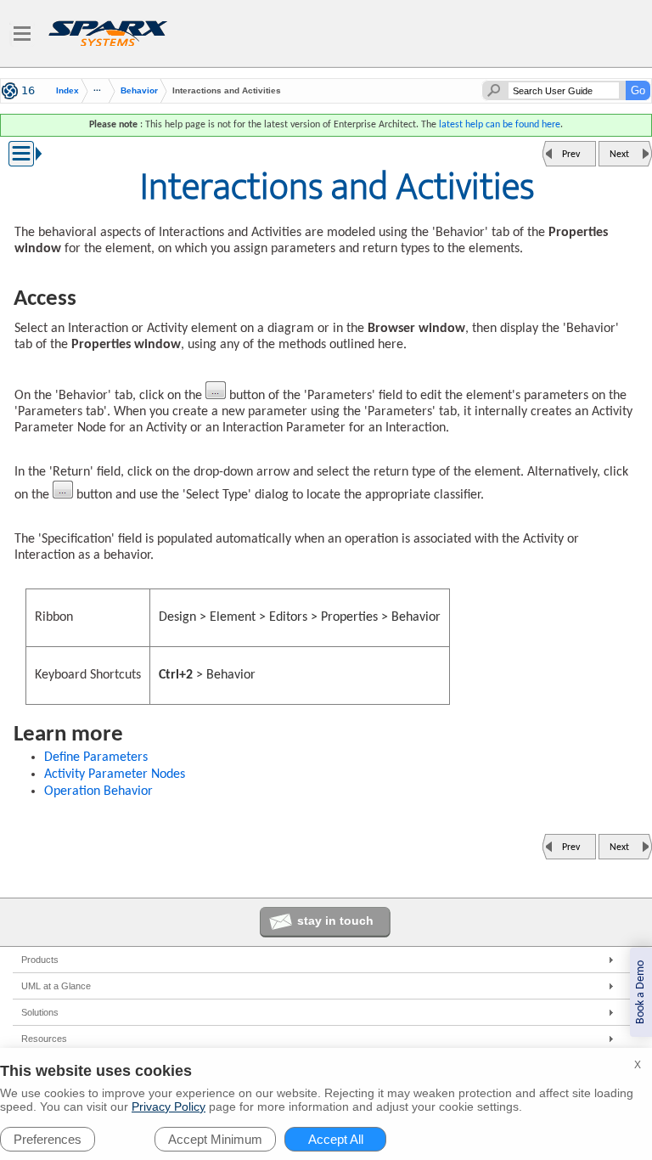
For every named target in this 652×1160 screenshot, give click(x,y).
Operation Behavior (98, 791)
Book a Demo (640, 992)
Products (40, 959)
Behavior (139, 90)
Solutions (40, 1012)
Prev (571, 154)
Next (619, 154)
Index (67, 91)
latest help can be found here (499, 125)
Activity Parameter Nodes (114, 774)
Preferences (48, 1139)
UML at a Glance (56, 986)
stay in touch (335, 920)
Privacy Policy (168, 1106)
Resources (44, 1038)
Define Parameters (96, 757)
